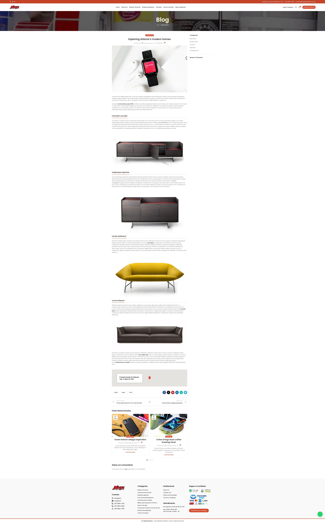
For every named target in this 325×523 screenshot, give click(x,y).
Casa (157, 25)
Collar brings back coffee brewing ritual (168, 441)
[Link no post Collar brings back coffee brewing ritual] (168, 425)
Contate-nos (167, 492)
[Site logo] (14, 7)
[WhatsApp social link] (15, 2)
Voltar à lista (149, 402)
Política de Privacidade (170, 495)
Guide (116, 392)
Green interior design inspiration (130, 439)
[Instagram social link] (12, 2)
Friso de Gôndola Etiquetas (145, 498)
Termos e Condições (169, 498)
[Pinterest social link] (172, 392)
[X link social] (168, 392)
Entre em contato (309, 7)
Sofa (130, 392)
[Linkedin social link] (177, 392)
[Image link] (149, 151)
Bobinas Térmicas (143, 490)
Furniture (168, 436)
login (125, 469)
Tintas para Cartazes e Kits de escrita (149, 508)
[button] (149, 378)
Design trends (194, 42)
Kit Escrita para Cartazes (145, 500)
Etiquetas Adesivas (143, 495)
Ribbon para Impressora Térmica (147, 503)
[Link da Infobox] (289, 2)
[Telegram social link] (185, 392)
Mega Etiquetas (148, 43)
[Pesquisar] (296, 7)
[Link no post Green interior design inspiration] (130, 425)
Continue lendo (130, 452)
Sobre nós (166, 490)
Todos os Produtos (143, 513)
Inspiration (130, 436)
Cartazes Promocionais (144, 492)
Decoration (165, 25)
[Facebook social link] (10, 2)
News (123, 392)
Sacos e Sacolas (142, 505)
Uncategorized (194, 50)
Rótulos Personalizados (144, 510)
